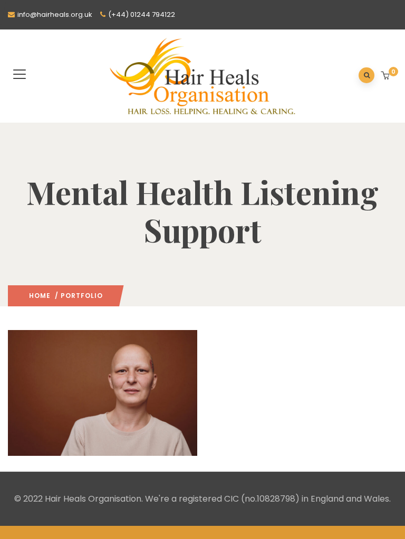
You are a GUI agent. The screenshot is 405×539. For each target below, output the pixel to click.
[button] (386, 76)
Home (40, 295)
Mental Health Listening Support (76, 445)
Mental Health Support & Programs (86, 407)
